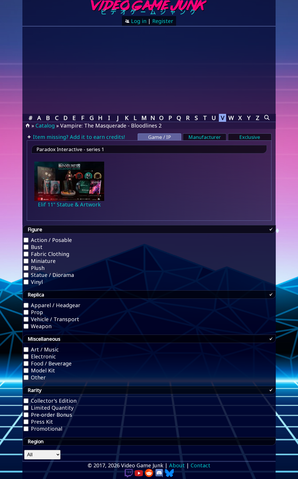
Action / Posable (50, 239)
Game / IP (159, 137)
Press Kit (41, 421)
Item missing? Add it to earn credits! (78, 136)
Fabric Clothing (49, 253)
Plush (37, 267)
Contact (200, 465)
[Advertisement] (149, 70)
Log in (138, 20)
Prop (36, 312)
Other (37, 377)
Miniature (42, 260)
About (177, 465)
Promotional (45, 428)
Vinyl (36, 281)
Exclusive (249, 137)
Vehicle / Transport (54, 319)
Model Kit (42, 370)
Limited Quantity (51, 407)
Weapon (40, 326)
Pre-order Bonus (50, 414)
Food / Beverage (50, 363)
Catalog (45, 125)
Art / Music (44, 349)
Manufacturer (204, 137)
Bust (35, 246)
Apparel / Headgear (54, 305)
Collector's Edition (53, 400)
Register (162, 20)
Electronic (42, 356)
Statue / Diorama (51, 274)
